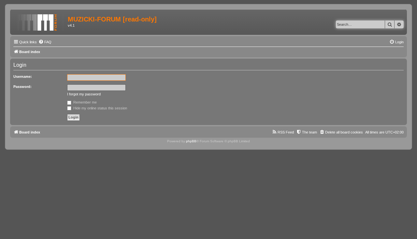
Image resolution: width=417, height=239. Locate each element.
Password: (22, 87)
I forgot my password (84, 94)
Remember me (84, 102)
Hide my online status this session (99, 108)
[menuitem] (44, 42)
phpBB (191, 141)
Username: (22, 76)
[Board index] (40, 21)
